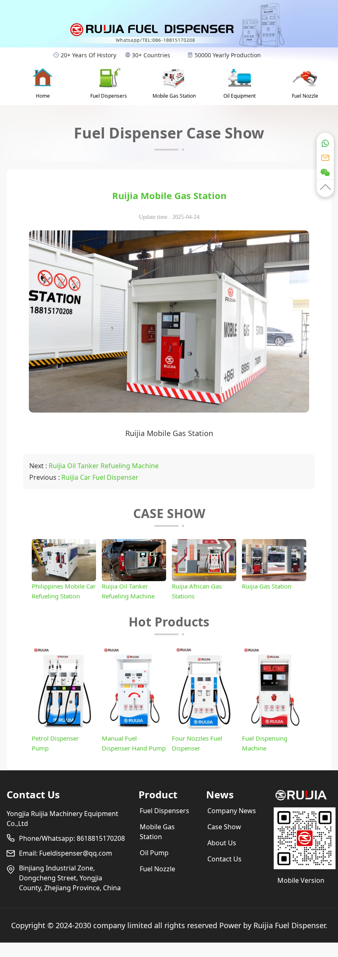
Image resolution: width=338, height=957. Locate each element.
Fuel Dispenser (300, 925)
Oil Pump (154, 852)
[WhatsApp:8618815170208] (325, 141)
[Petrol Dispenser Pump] (64, 731)
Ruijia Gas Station (266, 586)
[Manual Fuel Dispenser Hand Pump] (134, 731)
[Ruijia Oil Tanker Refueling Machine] (134, 579)
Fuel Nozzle (305, 95)
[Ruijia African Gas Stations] (204, 579)
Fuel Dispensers (108, 95)
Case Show (224, 826)
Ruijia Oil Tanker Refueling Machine (104, 465)
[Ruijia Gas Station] (274, 579)
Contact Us (33, 794)
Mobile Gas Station (174, 95)
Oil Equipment (239, 95)
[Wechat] (325, 172)
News (220, 794)
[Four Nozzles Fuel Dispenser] (204, 731)
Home (43, 95)
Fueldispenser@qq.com (75, 853)
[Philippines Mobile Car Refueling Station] (64, 579)
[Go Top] (325, 188)
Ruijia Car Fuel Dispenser (99, 477)
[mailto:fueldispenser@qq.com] (325, 157)
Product (157, 794)
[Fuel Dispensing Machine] (274, 731)
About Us (221, 842)
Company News (231, 810)
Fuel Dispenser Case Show (169, 133)
